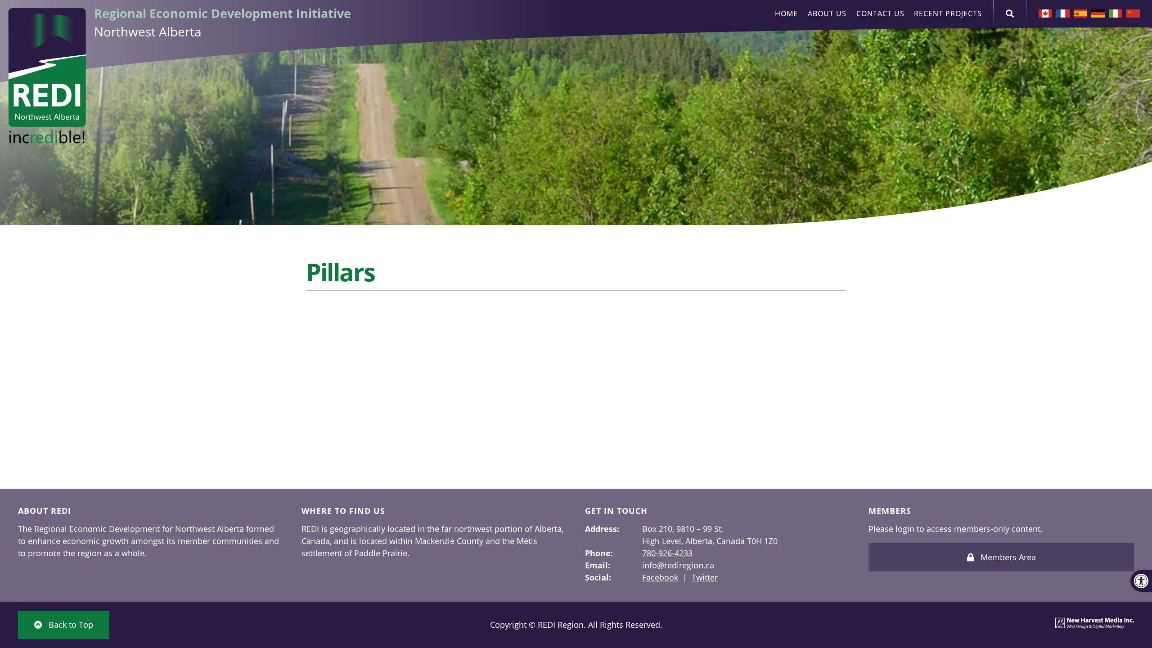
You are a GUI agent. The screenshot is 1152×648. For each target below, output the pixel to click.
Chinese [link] (1133, 13)
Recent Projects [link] (948, 13)
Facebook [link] (660, 577)
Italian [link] (1115, 13)
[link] (1141, 581)
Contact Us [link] (880, 13)
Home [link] (786, 13)
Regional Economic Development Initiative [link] (222, 13)
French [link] (1063, 13)
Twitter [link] (705, 577)
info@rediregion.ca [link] (678, 565)
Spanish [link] (1080, 13)
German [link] (1098, 13)
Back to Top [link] (69, 624)
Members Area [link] (1007, 557)
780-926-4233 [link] (667, 553)
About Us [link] (827, 13)
